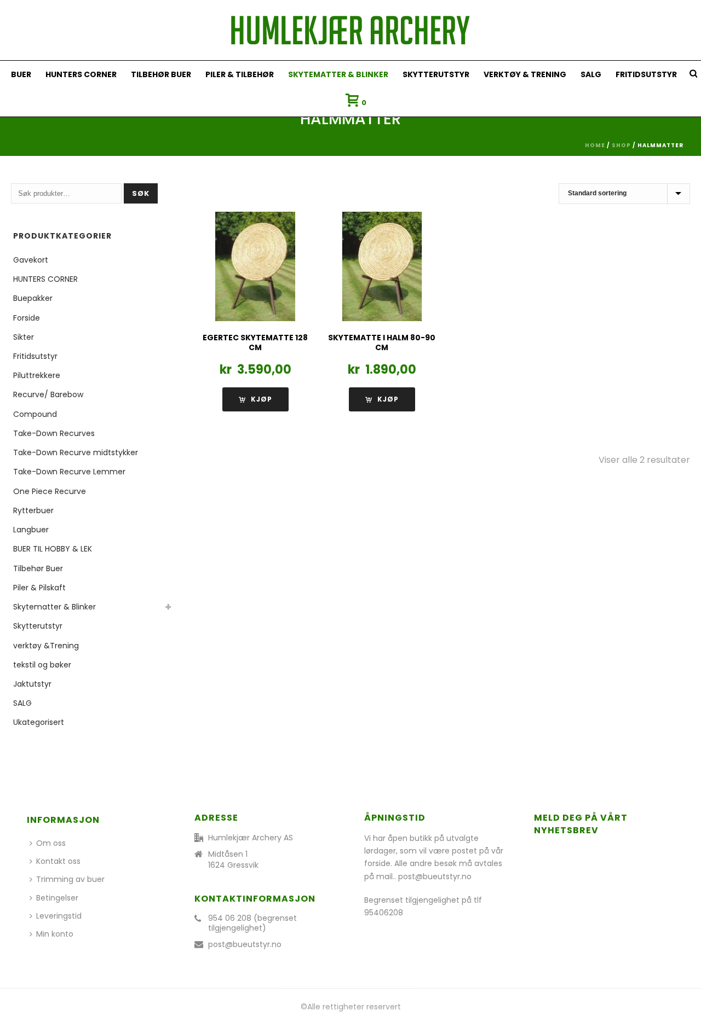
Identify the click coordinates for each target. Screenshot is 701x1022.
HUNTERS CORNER (81, 74)
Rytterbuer (33, 510)
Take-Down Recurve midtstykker (75, 452)
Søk (141, 193)
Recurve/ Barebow (48, 394)
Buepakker (33, 298)
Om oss (51, 843)
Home (595, 145)
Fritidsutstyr (646, 74)
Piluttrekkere (36, 375)
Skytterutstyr (436, 74)
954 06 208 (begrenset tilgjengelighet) (252, 923)
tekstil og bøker (42, 664)
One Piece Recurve (49, 491)
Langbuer (31, 529)
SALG (591, 74)
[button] (255, 399)
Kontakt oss (58, 861)
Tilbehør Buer (161, 74)
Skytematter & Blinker (338, 74)
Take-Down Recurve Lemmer (69, 471)
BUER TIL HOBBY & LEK (52, 548)
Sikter (23, 337)
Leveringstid (59, 915)
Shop (621, 145)
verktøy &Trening (46, 645)
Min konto (54, 933)
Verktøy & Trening (525, 74)
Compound (35, 414)
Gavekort (30, 259)
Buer (21, 74)
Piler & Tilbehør (239, 74)
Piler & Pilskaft (39, 587)
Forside (26, 317)
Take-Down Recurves (54, 433)
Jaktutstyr (32, 683)
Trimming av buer (70, 879)
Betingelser (57, 897)
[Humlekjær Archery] (350, 30)
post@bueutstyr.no (244, 944)
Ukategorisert (38, 722)
